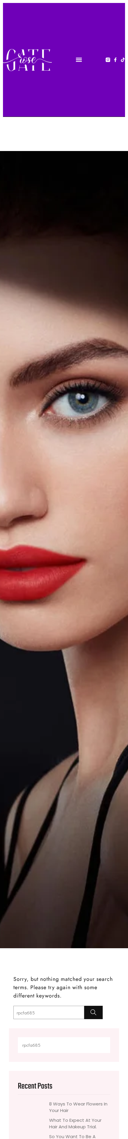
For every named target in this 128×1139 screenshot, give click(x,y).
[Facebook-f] (115, 60)
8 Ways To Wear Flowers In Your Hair (78, 1107)
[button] (79, 60)
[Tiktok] (123, 60)
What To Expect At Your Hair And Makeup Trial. (75, 1123)
